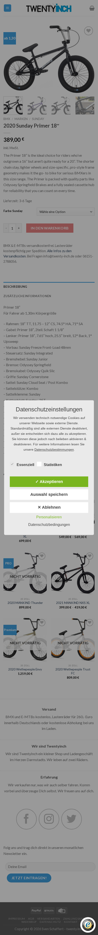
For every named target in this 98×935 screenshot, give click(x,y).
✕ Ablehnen (49, 507)
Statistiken (53, 465)
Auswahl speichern (49, 494)
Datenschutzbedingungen (49, 525)
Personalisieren (49, 517)
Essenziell (25, 465)
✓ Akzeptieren (49, 481)
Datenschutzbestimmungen (54, 449)
